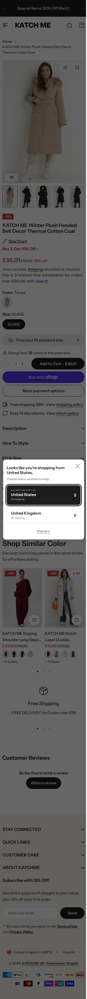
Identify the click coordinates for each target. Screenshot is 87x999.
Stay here (41, 531)
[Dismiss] (74, 466)
